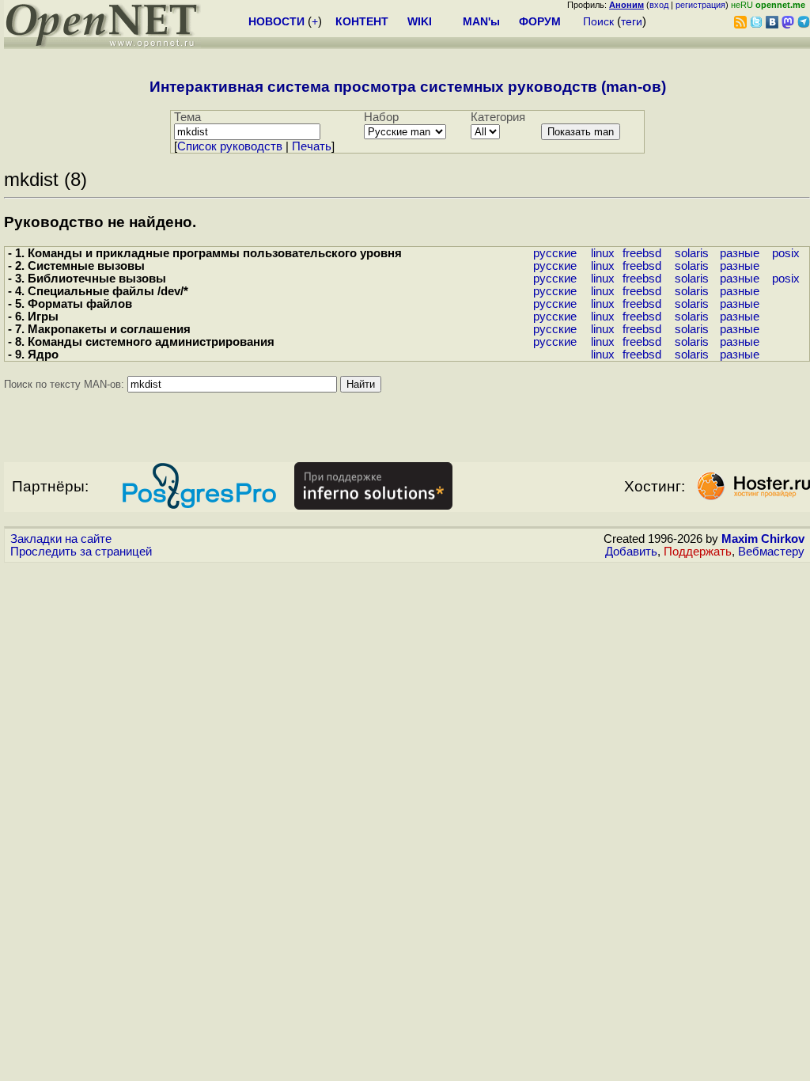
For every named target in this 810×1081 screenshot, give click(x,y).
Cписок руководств (229, 146)
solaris (692, 253)
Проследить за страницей (81, 551)
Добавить (631, 551)
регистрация (700, 4)
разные (739, 253)
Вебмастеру (771, 551)
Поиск (598, 21)
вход (658, 4)
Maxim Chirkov (762, 539)
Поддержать (698, 551)
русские (555, 253)
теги (631, 21)
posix (786, 253)
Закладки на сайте (61, 539)
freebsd (642, 253)
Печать (311, 146)
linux (603, 253)
